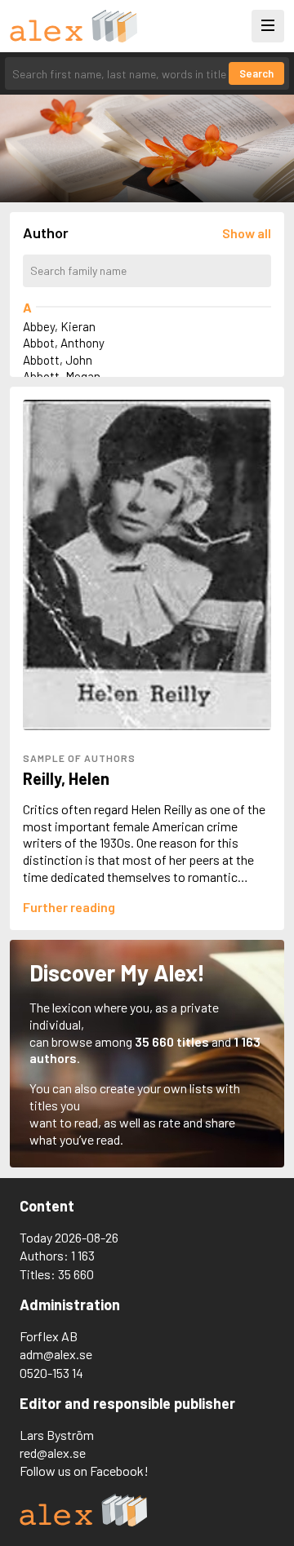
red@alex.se (53, 1452)
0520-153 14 (51, 1372)
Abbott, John (57, 359)
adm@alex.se (56, 1354)
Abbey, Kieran (59, 326)
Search (256, 73)
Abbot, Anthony (64, 342)
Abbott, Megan (61, 376)
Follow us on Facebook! (84, 1470)
